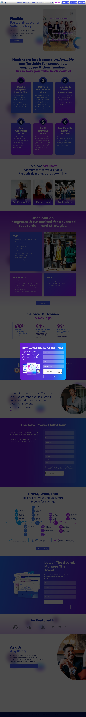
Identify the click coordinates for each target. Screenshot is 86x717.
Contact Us (51, 2)
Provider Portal (82, 2)
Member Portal (74, 2)
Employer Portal (66, 2)
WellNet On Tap (58, 2)
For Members (39, 2)
